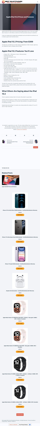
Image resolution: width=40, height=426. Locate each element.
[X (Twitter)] (15, 135)
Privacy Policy (4, 421)
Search (35, 147)
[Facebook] (6, 135)
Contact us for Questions (22, 129)
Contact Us (13, 421)
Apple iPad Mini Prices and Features (9, 186)
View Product (20, 214)
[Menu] (37, 1)
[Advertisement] (20, 116)
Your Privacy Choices (23, 424)
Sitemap (9, 421)
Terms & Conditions (31, 420)
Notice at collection (13, 424)
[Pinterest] (24, 135)
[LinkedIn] (33, 135)
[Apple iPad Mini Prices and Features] (10, 180)
